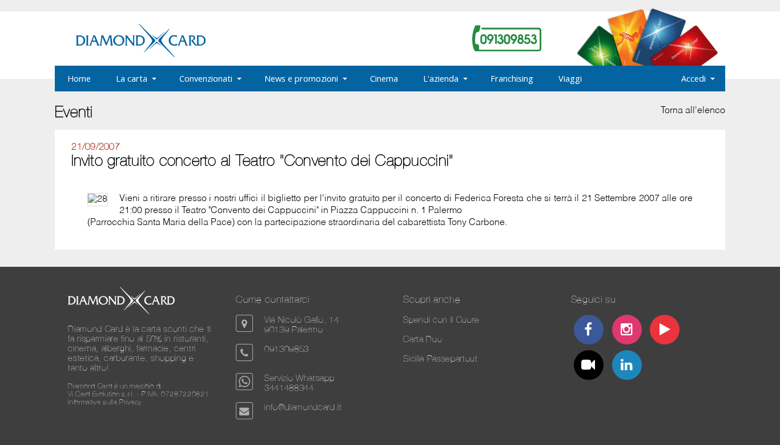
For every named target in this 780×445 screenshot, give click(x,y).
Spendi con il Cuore (441, 319)
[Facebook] (588, 331)
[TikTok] (588, 366)
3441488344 (289, 387)
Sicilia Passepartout (440, 358)
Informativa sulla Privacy (105, 402)
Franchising (511, 78)
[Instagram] (626, 331)
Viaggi (570, 78)
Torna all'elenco (693, 110)
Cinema (384, 78)
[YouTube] (664, 331)
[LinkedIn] (626, 366)
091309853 (286, 349)
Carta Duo (422, 339)
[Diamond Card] (141, 54)
